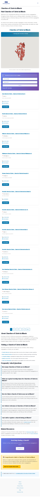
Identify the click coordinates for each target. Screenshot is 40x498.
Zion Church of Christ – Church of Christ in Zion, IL (13, 94)
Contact (20, 483)
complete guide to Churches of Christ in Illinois (25, 473)
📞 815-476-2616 (5, 161)
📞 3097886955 (5, 199)
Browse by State (30, 431)
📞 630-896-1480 (5, 316)
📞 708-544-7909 (5, 276)
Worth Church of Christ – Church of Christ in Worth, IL (14, 113)
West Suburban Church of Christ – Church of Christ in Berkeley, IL (17, 269)
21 (23, 329)
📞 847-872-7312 (5, 101)
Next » (28, 329)
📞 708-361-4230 (5, 121)
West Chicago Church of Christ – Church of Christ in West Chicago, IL (18, 289)
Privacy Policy (20, 485)
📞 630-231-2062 (5, 296)
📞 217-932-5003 (5, 217)
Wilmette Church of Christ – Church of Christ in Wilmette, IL (15, 133)
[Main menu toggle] (38, 3)
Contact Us (20, 448)
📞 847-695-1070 (5, 237)
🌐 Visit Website (5, 103)
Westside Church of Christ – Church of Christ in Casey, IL (15, 209)
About (20, 481)
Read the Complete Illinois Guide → (11, 466)
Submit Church (27, 422)
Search (20, 85)
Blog (20, 489)
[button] (24, 48)
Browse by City (20, 492)
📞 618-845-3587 (5, 180)
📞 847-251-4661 (5, 141)
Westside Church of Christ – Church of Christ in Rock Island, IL (16, 191)
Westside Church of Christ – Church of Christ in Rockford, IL (16, 249)
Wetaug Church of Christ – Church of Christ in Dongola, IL (15, 173)
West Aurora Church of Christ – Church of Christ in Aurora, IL (16, 309)
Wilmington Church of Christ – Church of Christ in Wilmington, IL (17, 153)
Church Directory (34, 433)
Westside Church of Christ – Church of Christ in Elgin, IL (15, 229)
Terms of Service (20, 487)
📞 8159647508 (5, 256)
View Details (5, 106)
